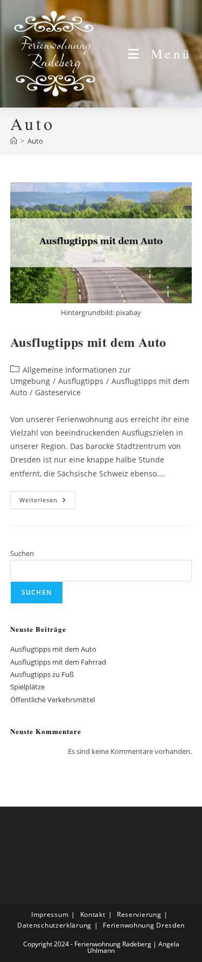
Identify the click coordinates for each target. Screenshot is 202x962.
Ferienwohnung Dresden (144, 925)
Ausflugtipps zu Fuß (42, 674)
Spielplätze (27, 687)
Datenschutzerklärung (54, 925)
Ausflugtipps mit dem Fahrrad (58, 662)
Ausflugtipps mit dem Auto (88, 341)
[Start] (13, 141)
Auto (35, 141)
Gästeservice (58, 392)
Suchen (22, 553)
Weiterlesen (47, 502)
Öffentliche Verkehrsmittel (52, 699)
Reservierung (139, 914)
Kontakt (93, 914)
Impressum (49, 914)
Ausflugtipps (80, 381)
